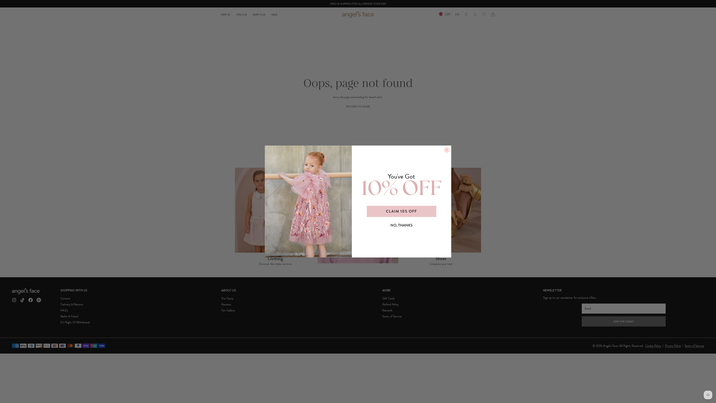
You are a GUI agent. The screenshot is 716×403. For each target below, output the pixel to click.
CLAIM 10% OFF (401, 211)
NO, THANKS (401, 225)
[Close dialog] (447, 150)
